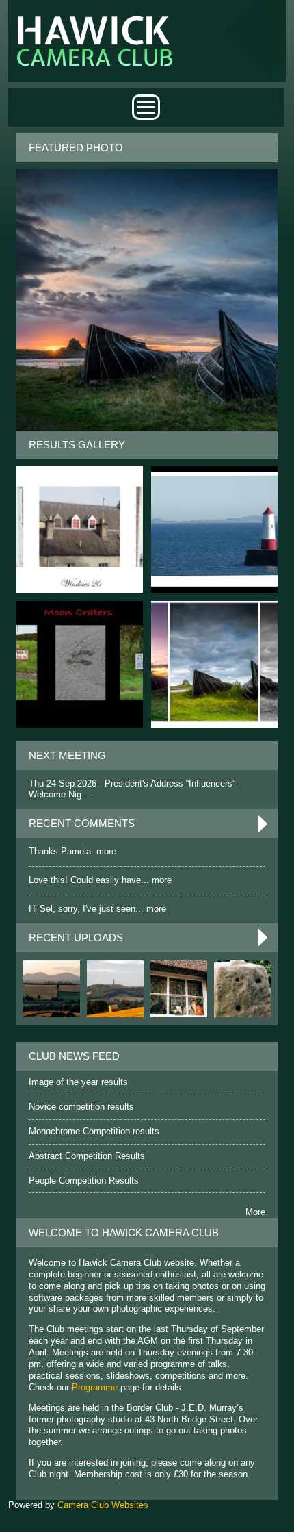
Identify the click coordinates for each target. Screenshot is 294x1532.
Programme (95, 1387)
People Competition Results (84, 1180)
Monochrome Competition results (94, 1131)
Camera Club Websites (102, 1505)
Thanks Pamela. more (72, 851)
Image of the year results (78, 1082)
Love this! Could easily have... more (100, 880)
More (255, 1212)
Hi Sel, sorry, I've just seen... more (97, 909)
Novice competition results (81, 1106)
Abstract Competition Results (87, 1156)
